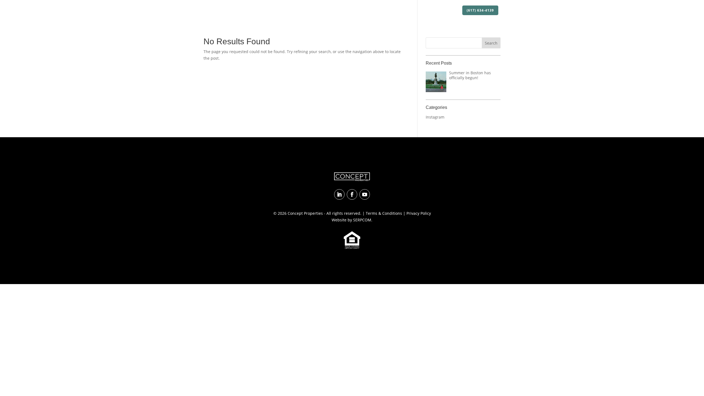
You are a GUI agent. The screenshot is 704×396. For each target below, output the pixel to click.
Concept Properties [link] (305, 213)
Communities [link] (404, 11)
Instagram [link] (435, 117)
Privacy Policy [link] (418, 213)
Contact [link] (449, 11)
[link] (228, 10)
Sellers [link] (429, 11)
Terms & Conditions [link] (384, 213)
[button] (491, 42)
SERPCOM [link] (362, 219)
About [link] (333, 11)
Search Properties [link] (368, 11)
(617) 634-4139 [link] (480, 10)
